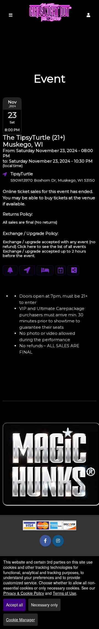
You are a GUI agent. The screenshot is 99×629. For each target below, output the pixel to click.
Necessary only (44, 604)
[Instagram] (58, 540)
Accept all (14, 604)
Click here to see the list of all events (51, 246)
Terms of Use (64, 593)
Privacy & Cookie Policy (23, 593)
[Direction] (27, 270)
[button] (88, 15)
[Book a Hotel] (45, 270)
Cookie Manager (20, 619)
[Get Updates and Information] (10, 270)
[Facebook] (45, 540)
